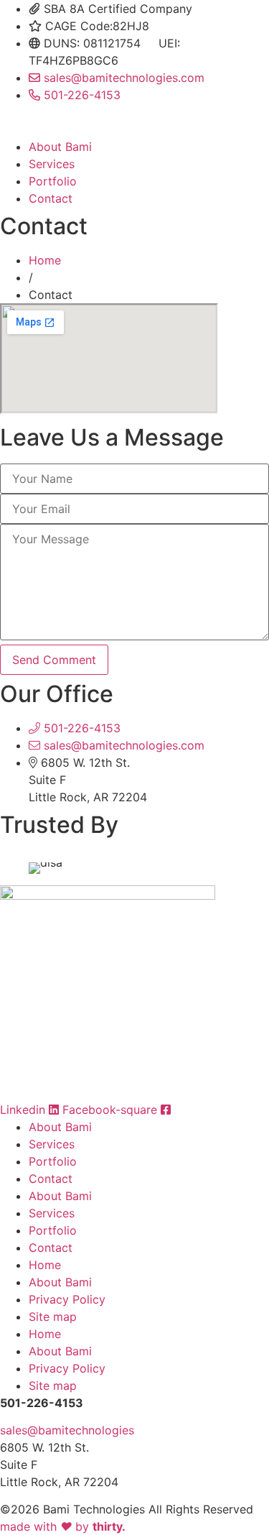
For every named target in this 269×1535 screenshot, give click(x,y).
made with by (63, 1526)
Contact (50, 198)
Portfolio (53, 181)
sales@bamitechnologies (67, 1430)
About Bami (60, 146)
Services (52, 164)
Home (45, 260)
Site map (53, 1316)
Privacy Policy (67, 1299)
